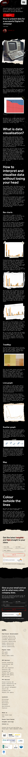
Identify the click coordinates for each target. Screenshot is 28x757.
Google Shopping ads (8, 685)
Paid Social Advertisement (10, 633)
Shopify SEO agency (8, 673)
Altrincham (5, 699)
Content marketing (7, 662)
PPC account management (9, 687)
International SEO (7, 664)
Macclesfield (6, 706)
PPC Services (6, 679)
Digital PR (19, 8)
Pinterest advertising (9, 641)
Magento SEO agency (8, 674)
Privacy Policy (5, 728)
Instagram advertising (9, 638)
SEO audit (5, 653)
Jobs (3, 716)
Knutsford (5, 701)
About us (4, 712)
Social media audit (8, 655)
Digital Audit (6, 649)
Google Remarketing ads (9, 683)
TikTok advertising (8, 644)
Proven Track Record (8, 719)
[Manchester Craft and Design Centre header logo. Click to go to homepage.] (5, 2)
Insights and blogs (9, 8)
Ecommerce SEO (6, 671)
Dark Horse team (7, 715)
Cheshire (4, 708)
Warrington (5, 702)
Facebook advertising (8, 636)
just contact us (12, 522)
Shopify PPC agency (8, 692)
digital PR (18, 151)
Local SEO (5, 666)
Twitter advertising (8, 646)
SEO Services (6, 660)
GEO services (6, 676)
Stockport (5, 704)
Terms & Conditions (14, 728)
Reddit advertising (8, 643)
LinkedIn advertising (8, 639)
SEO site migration (8, 667)
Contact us (5, 724)
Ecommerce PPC (6, 690)
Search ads (5, 688)
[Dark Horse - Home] (4, 630)
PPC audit (5, 652)
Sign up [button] (14, 554)
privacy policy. (20, 618)
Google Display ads (8, 682)
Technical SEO (6, 669)
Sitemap (20, 728)
